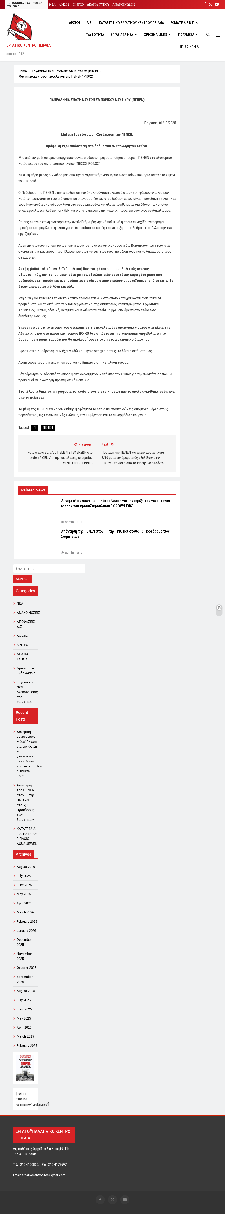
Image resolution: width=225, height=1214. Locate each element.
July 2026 (24, 876)
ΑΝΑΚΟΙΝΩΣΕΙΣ (123, 4)
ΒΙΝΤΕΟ (78, 4)
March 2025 (25, 1036)
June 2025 (24, 1009)
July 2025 (24, 1000)
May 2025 (24, 1018)
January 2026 (26, 931)
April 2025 (24, 1027)
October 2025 (26, 968)
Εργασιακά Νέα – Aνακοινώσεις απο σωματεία (27, 692)
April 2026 (24, 903)
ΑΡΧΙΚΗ (74, 23)
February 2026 (27, 922)
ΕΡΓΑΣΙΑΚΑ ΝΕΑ (122, 35)
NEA (52, 4)
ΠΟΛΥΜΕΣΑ (186, 35)
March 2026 (25, 912)
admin (69, 522)
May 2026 (24, 894)
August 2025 (26, 991)
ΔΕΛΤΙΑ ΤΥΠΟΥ (98, 4)
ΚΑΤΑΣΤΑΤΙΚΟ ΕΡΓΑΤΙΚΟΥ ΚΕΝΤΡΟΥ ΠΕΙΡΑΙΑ (131, 23)
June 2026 (24, 885)
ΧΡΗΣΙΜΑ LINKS (155, 35)
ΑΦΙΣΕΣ (64, 4)
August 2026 (26, 867)
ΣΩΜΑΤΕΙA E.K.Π (182, 23)
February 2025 (27, 1046)
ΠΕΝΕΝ (48, 427)
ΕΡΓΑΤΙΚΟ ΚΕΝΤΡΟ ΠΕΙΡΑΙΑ (28, 45)
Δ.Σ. (89, 23)
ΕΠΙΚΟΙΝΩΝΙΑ (189, 46)
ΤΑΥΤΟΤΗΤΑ (95, 35)
